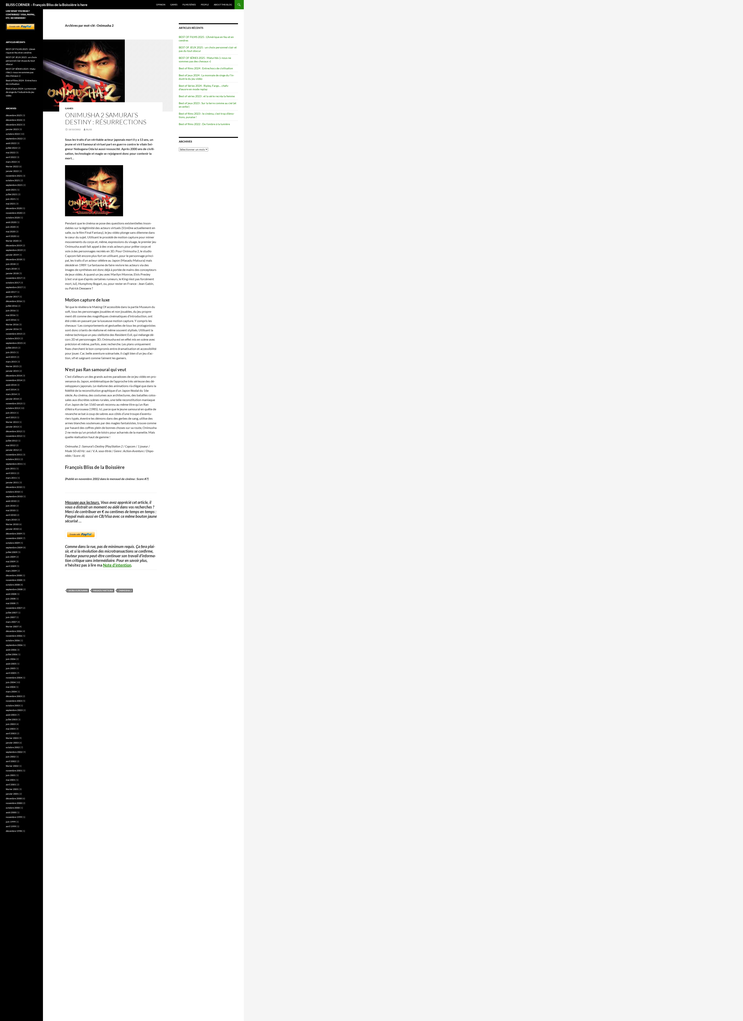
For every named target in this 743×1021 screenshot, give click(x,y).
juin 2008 (10, 598)
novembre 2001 (14, 770)
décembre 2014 (14, 375)
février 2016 (12, 324)
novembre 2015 (14, 333)
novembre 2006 (14, 635)
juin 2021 (10, 199)
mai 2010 (10, 510)
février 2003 (12, 738)
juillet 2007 (11, 612)
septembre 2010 (14, 496)
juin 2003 (10, 724)
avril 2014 (11, 389)
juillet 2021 (11, 194)
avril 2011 (11, 473)
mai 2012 (10, 445)
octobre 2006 (13, 640)
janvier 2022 (12, 171)
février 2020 (12, 240)
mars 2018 (11, 268)
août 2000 (11, 812)
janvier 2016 (12, 329)
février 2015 (12, 366)
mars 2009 (11, 570)
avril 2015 (11, 357)
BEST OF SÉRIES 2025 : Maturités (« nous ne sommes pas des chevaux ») (205, 59)
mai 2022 (10, 152)
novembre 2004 (14, 677)
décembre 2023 (14, 124)
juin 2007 (10, 617)
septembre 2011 (14, 463)
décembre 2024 (14, 120)
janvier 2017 (12, 296)
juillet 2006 (11, 654)
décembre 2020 (14, 208)
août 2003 (11, 714)
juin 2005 (10, 668)
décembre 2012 (14, 431)
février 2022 (12, 166)
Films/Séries (189, 4)
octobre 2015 (13, 338)
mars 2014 (11, 394)
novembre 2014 (14, 380)
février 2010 (12, 524)
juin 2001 (10, 775)
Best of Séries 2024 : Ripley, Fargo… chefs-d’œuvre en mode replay (204, 87)
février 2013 (12, 422)
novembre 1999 (14, 817)
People (205, 4)
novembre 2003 (14, 700)
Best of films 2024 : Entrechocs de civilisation (206, 68)
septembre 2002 (14, 752)
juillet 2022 (11, 147)
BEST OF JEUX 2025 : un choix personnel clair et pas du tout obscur (21, 61)
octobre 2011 (13, 459)
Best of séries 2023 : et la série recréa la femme (207, 96)
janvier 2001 (12, 793)
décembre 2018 (14, 259)
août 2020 (11, 222)
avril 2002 (11, 761)
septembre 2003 (14, 710)
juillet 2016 (11, 305)
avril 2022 (11, 157)
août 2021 (11, 189)
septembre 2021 (14, 185)
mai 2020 (10, 231)
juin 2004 (10, 682)
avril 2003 (11, 733)
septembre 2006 (14, 645)
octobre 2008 (13, 584)
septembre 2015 (14, 343)
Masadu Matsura (103, 590)
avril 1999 (11, 826)
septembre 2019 (14, 250)
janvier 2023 (12, 129)
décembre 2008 (14, 575)
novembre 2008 (14, 580)
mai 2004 (10, 686)
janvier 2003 (12, 742)
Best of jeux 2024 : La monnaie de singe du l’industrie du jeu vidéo (21, 92)
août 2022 (11, 143)
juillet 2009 (11, 552)
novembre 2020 (14, 212)
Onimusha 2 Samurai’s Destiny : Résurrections (105, 118)
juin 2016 (10, 310)
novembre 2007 (14, 607)
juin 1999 (10, 821)
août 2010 (11, 501)
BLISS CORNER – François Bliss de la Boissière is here (46, 5)
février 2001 (12, 789)
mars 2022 (11, 161)
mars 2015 (11, 361)
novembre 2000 (14, 803)
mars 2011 (11, 477)
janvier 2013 (12, 426)
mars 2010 (11, 519)
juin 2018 (10, 264)
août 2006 (11, 649)
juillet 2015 (11, 347)
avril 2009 (11, 566)
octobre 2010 (13, 491)
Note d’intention (117, 565)
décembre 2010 (14, 487)
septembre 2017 (14, 287)
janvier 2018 (12, 273)
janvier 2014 (12, 398)
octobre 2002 (13, 747)
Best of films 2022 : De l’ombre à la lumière (204, 124)
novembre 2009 (14, 538)
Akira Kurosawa (78, 590)
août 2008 (11, 594)
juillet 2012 (11, 440)
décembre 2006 (14, 631)
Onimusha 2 (125, 590)
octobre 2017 (13, 282)
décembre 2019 (14, 245)
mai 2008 (10, 603)
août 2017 (11, 291)
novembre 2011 (14, 454)
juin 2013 (10, 412)
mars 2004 (11, 691)
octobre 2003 (13, 705)
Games (173, 4)
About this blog (223, 4)
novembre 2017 (14, 278)
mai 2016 (10, 315)
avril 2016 (11, 319)
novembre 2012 (14, 436)
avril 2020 (11, 236)
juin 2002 (10, 756)
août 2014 (11, 384)
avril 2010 (11, 515)
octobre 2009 (13, 542)
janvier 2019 (12, 254)
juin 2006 (10, 659)
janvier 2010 (12, 528)
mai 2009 (10, 561)
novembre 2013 (14, 403)
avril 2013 (11, 417)
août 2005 (11, 663)
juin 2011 (10, 468)
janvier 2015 (12, 370)
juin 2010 (10, 505)
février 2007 (12, 626)
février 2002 (12, 765)
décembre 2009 (14, 533)
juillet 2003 (11, 719)
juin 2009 (10, 556)
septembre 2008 (14, 589)
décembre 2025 (14, 115)
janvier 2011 (12, 482)
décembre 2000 (14, 798)
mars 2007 (11, 621)
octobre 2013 (13, 408)
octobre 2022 (13, 133)
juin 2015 (10, 352)
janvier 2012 (12, 449)
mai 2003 (10, 728)
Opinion (160, 4)
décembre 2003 (14, 696)
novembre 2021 (14, 175)
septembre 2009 (14, 547)
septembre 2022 (14, 138)
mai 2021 (10, 203)
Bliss (89, 129)
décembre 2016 (14, 301)
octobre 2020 (13, 217)
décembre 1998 (14, 831)
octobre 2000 (13, 807)
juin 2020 (10, 226)
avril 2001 (11, 784)
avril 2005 (11, 673)
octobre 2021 (13, 180)
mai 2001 (10, 779)
